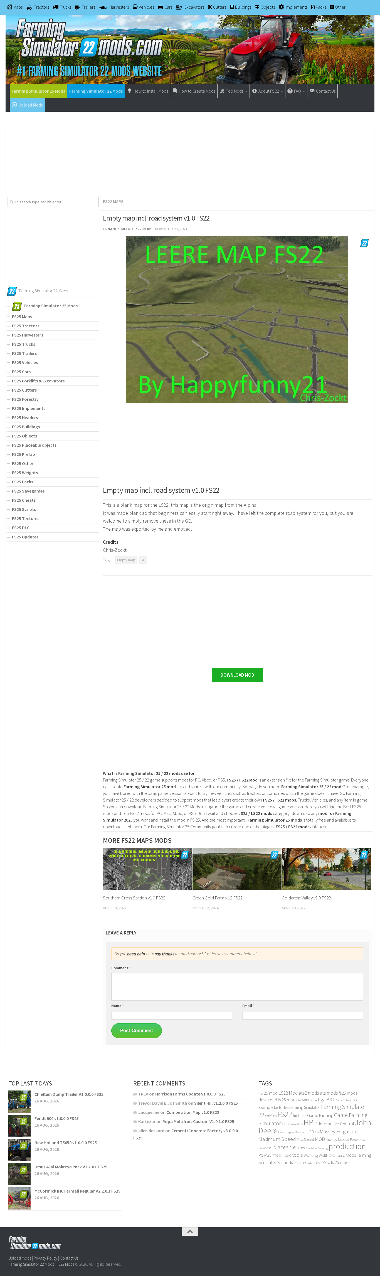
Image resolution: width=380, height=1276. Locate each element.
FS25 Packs (22, 481)
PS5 (268, 1155)
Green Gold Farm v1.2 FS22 (218, 898)
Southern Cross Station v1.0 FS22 (134, 898)
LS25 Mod (321, 1162)
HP (308, 1122)
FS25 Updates (25, 537)
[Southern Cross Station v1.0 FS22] (147, 869)
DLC (355, 1100)
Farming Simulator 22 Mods (96, 91)
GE (142, 560)
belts (305, 1100)
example (265, 1107)
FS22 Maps (113, 201)
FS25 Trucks (23, 344)
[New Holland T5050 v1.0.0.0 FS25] (19, 1150)
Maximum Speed (277, 1139)
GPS (285, 1124)
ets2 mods (308, 1093)
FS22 (284, 1114)
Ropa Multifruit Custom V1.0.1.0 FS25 (198, 1121)
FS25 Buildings (26, 426)
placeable (284, 1147)
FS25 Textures (25, 518)
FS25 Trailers (24, 353)
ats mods (329, 1093)
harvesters (296, 1124)
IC (316, 1124)
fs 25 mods (340, 1162)
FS (275, 1116)
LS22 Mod (288, 1093)
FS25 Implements (28, 408)
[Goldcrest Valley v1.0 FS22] (326, 869)
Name (117, 1005)
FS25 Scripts (24, 509)
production (347, 1146)
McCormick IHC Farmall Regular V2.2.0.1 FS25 (77, 1191)
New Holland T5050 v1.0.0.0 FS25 (65, 1142)
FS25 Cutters (24, 390)
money (331, 1139)
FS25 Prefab (23, 454)
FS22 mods (346, 1155)
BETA (313, 1100)
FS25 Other (22, 463)
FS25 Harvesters (27, 335)
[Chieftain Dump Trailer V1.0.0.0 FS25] (19, 1101)
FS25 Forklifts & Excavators (38, 381)
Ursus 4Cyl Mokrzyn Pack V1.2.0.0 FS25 (70, 1166)
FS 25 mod (268, 1093)
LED (310, 1131)
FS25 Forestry (25, 399)
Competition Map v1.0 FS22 (192, 1112)
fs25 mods (302, 1162)
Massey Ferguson (338, 1131)
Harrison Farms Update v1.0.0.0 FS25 (190, 1094)
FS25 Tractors (25, 325)
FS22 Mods (65, 1264)
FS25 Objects (24, 436)
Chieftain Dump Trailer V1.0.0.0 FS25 (68, 1094)
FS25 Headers (25, 417)
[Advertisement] (190, 152)
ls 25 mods (287, 1099)
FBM (268, 1115)
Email (248, 1005)
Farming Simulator (304, 1107)
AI (299, 1099)
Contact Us (69, 1258)
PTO (275, 1155)
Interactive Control (336, 1124)
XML (332, 1155)
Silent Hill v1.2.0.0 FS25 (216, 1103)
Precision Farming (317, 1148)
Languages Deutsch (292, 1132)
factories (281, 1107)
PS (260, 1155)
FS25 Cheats (24, 500)
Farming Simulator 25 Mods (38, 91)
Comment (121, 967)
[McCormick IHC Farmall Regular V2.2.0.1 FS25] (19, 1198)
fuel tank (299, 1115)
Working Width (316, 1155)
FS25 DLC (20, 527)
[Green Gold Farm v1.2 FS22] (237, 869)
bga (321, 1099)
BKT (330, 1099)
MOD (320, 1139)
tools (297, 1155)
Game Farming (320, 1115)
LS (317, 1131)
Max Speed (305, 1139)
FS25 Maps (22, 316)
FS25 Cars (21, 371)
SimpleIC (285, 1155)
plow (301, 1147)
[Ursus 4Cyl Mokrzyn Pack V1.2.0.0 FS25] (19, 1174)
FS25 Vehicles (25, 362)
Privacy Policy (45, 1258)
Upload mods (19, 1258)
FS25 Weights (25, 472)
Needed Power (348, 1139)
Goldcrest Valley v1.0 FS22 (306, 898)
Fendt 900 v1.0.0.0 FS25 (56, 1118)
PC (270, 1148)
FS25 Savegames (28, 491)
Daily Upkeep (344, 1100)
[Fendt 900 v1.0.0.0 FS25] (19, 1126)
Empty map (126, 560)
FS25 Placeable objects (34, 445)
